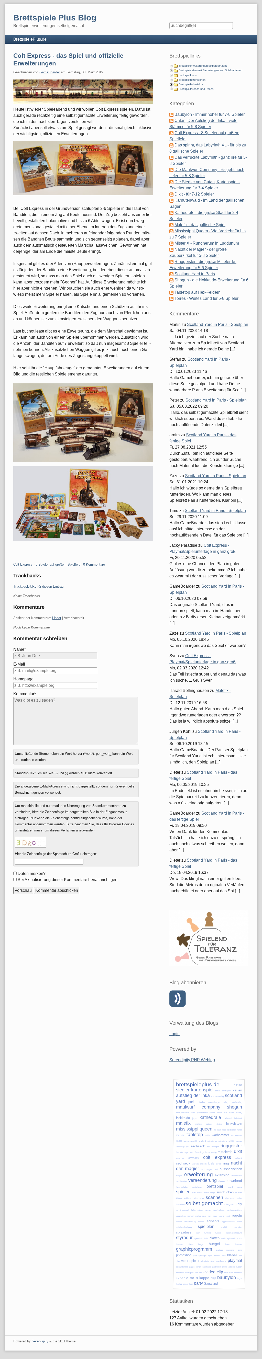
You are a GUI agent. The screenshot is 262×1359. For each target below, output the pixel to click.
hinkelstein (234, 1123)
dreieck (203, 1164)
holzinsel (238, 1118)
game (239, 1187)
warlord (202, 1141)
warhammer (220, 1135)
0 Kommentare (94, 564)
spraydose (183, 1232)
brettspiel (214, 1186)
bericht (179, 1221)
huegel (214, 1244)
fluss (191, 1244)
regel (228, 1216)
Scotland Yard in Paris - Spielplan (217, 324)
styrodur (184, 1237)
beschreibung (218, 1210)
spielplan (206, 1226)
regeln (237, 1215)
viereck (195, 1164)
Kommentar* (24, 694)
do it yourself (182, 1210)
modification (181, 1181)
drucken (238, 1193)
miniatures (212, 1141)
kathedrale (210, 1117)
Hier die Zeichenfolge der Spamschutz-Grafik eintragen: (56, 854)
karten (237, 1090)
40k (182, 1135)
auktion (231, 1267)
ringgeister (231, 1145)
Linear (56, 618)
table (184, 1278)
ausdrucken (225, 1192)
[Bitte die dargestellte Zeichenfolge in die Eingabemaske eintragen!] (30, 842)
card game (227, 1091)
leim (224, 1255)
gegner (208, 1210)
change (222, 1181)
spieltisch (231, 1238)
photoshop (183, 1255)
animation (228, 1273)
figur (210, 1255)
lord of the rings (197, 1152)
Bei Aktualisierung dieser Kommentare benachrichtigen (67, 879)
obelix (219, 1124)
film (196, 1273)
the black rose (220, 1130)
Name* (19, 649)
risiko (219, 1113)
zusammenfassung (234, 1233)
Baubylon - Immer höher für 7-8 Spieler (209, 114)
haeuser (238, 1244)
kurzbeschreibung (234, 1210)
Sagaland (211, 1283)
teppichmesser (228, 1221)
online (224, 1267)
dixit (238, 1151)
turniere (207, 1233)
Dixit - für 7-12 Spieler (194, 194)
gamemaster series (206, 1113)
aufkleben (188, 1198)
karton (198, 1267)
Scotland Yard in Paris (194, 274)
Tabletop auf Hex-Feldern (197, 292)
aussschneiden (231, 1169)
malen (198, 1216)
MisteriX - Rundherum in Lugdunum (206, 243)
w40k (207, 1135)
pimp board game (218, 1261)
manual (190, 1216)
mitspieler (205, 1261)
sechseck (198, 1146)
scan (202, 1198)
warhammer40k (190, 1141)
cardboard (206, 1267)
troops (212, 1193)
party (198, 1283)
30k (177, 1135)
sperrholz (198, 1238)
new (209, 1216)
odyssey (193, 1157)
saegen (179, 1175)
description (180, 1216)
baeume (179, 1244)
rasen (239, 1238)
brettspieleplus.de (198, 1084)
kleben (179, 1198)
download (234, 1181)
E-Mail (19, 664)
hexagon (215, 1147)
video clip (214, 1272)
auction (239, 1267)
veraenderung (202, 1180)
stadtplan (238, 1227)
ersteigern (189, 1273)
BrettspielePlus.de (30, 39)
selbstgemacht (230, 1204)
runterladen (197, 1187)
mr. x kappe (200, 1278)
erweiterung (198, 1174)
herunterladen (182, 1187)
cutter (239, 1221)
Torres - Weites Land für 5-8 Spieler (206, 298)
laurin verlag (210, 1152)
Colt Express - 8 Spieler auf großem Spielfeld (46, 564)
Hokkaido (183, 1118)
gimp (240, 1250)
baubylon (226, 1277)
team (198, 1233)
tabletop (195, 1134)
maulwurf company (198, 1107)
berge (200, 1244)
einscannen (230, 1198)
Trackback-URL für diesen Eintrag (38, 586)
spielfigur (202, 1255)
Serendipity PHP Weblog (192, 1060)
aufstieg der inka (193, 1095)
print (196, 1198)
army (206, 1193)
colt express (217, 1157)
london (202, 1102)
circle (218, 1164)
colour (200, 1210)
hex (208, 1147)
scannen (214, 1197)
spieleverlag (237, 1102)
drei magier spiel (209, 1169)
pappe (191, 1267)
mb (225, 1113)
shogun (234, 1107)
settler (217, 1091)
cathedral (228, 1118)
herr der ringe (182, 1152)
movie (201, 1273)
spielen (183, 1191)
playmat (235, 1260)
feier (191, 1284)
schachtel (238, 1273)
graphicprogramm (194, 1249)
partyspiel (216, 1267)
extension (222, 1175)
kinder (185, 1284)
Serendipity (40, 1341)
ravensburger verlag (218, 1102)
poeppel (217, 1255)
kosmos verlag (217, 1096)
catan (238, 1085)
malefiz (198, 1124)
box (177, 1278)
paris (191, 1102)
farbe (193, 1210)
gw (187, 1147)
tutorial (218, 1233)
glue (178, 1261)
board (230, 1187)
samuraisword (182, 1113)
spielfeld (224, 1227)
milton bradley (235, 1113)
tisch (223, 1238)
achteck (238, 1158)
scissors (213, 1221)
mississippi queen (194, 1129)
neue (215, 1216)
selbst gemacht (204, 1203)
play (193, 1193)
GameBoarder (49, 72)
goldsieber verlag (234, 1130)
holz (206, 1238)
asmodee (180, 1158)
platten (215, 1238)
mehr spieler (190, 1261)
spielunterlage (182, 1267)
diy (240, 1204)
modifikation (237, 1175)
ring (226, 1163)
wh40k (231, 1141)
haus (227, 1244)
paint (204, 1216)
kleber (232, 1255)
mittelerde (225, 1152)
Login (174, 1034)
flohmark (180, 1273)
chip (213, 1278)
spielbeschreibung (184, 1227)
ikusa (193, 1113)
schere (201, 1221)
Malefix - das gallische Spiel (199, 225)
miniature (223, 1141)
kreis (211, 1163)
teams (221, 1216)
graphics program (225, 1250)
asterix (209, 1124)
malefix (183, 1123)
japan (194, 1118)
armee (199, 1193)
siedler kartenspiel (195, 1089)
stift (240, 1255)
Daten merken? (32, 873)
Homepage (23, 679)
